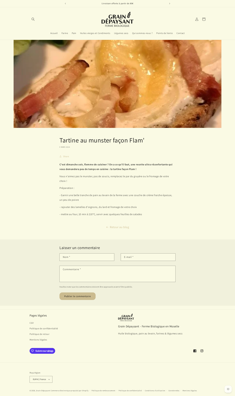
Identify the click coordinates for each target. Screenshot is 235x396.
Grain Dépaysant (43, 390)
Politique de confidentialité (44, 328)
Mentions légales (38, 339)
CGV (32, 322)
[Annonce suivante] (169, 3)
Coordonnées (174, 390)
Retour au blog (119, 227)
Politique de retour (39, 334)
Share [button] (66, 156)
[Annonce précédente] (65, 3)
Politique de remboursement (103, 390)
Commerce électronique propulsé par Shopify (69, 390)
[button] (33, 19)
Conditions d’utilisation (155, 390)
